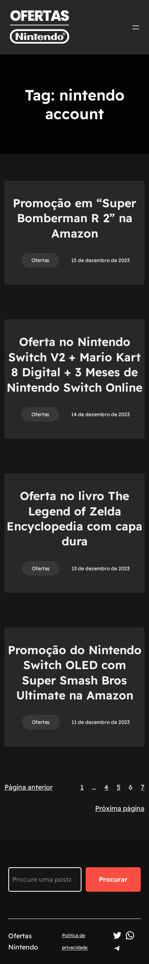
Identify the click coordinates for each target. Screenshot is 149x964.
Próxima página (119, 808)
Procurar (113, 879)
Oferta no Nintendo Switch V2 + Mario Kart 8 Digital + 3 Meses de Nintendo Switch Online (74, 364)
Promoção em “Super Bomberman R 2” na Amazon (74, 218)
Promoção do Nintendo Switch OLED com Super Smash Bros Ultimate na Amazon (75, 672)
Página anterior (29, 787)
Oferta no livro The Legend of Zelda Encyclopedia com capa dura (74, 518)
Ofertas (40, 260)
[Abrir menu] (136, 27)
